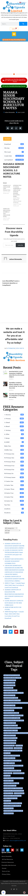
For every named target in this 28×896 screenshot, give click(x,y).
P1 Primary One (13, 454)
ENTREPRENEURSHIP (14, 720)
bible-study (11, 798)
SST (7, 801)
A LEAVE (13, 442)
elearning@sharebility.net (18, 840)
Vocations (13, 512)
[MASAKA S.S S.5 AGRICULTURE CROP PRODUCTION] (8, 189)
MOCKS (9, 710)
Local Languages (13, 803)
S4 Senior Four (13, 493)
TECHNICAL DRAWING (13, 765)
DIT (7, 753)
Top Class (13, 505)
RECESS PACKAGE (12, 770)
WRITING (9, 808)
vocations (13, 508)
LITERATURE (11, 730)
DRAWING (19, 773)
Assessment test (12, 806)
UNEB (18, 748)
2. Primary (13, 418)
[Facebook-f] (5, 632)
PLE (19, 745)
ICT (7, 775)
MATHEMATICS (12, 675)
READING (9, 745)
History (9, 705)
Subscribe (20, 245)
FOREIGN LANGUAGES (13, 811)
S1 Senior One (13, 481)
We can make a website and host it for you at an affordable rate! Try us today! (14, 335)
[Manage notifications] (24, 892)
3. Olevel (13, 422)
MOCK (8, 688)
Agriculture (11, 713)
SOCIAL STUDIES (12, 700)
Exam (8, 773)
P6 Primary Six (13, 473)
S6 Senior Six (13, 501)
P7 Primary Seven (13, 477)
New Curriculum (13, 760)
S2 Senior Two (13, 485)
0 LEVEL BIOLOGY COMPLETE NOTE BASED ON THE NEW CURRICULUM (14, 603)
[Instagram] (22, 632)
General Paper (12, 755)
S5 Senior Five (13, 497)
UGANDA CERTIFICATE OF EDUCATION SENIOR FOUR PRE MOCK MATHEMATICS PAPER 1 (14, 546)
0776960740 (11, 348)
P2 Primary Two (13, 458)
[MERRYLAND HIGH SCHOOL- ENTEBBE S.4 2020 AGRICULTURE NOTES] (8, 214)
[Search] (23, 24)
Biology (10, 685)
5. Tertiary (13, 430)
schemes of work (13, 750)
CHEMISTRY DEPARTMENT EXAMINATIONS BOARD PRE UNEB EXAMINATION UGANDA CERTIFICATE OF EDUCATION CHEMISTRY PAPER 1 (14, 570)
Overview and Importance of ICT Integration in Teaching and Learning (17, 395)
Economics (11, 725)
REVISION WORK (12, 678)
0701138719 (20, 348)
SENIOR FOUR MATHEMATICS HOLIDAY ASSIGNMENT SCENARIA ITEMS (14, 561)
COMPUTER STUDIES (14, 693)
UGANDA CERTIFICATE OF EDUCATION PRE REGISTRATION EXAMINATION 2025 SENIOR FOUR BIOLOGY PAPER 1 (14, 594)
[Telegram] (21, 850)
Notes (8, 793)
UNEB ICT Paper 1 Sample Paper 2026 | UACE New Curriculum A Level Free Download (15, 585)
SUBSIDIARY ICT (12, 718)
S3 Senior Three (13, 489)
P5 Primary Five (13, 469)
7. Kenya (13, 438)
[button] (14, 34)
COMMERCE (11, 738)
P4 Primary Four (13, 465)
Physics (9, 683)
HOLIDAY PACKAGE (13, 708)
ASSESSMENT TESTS (13, 788)
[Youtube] (16, 632)
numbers (9, 758)
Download (7, 139)
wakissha (10, 740)
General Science (13, 796)
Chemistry (10, 690)
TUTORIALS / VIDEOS (14, 715)
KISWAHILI (10, 743)
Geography (11, 698)
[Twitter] (11, 632)
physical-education (14, 791)
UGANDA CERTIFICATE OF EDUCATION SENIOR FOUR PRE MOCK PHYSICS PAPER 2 (14, 579)
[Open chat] (3, 892)
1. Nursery (13, 414)
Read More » (11, 379)
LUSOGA (19, 793)
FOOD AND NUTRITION (14, 778)
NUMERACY (10, 786)
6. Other (13, 434)
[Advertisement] (14, 56)
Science (9, 695)
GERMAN (9, 813)
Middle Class (13, 450)
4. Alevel (13, 426)
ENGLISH (10, 680)
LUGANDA (10, 735)
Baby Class (13, 446)
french (9, 768)
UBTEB (8, 748)
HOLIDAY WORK (11, 783)
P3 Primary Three (13, 461)
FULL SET (9, 763)
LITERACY (10, 723)
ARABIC (9, 780)
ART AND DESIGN (12, 728)
